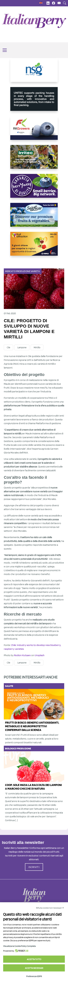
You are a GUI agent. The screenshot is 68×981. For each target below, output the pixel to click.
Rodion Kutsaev (22, 655)
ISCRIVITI (34, 867)
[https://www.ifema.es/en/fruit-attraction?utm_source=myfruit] (34, 246)
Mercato (10, 271)
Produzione (23, 271)
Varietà (35, 271)
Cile (8, 347)
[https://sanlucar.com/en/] (34, 217)
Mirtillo (37, 347)
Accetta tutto (34, 959)
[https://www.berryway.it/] (34, 188)
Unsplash (39, 655)
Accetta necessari (34, 968)
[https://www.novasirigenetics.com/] (34, 72)
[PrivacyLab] (21, 950)
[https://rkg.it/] (34, 130)
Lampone (21, 347)
